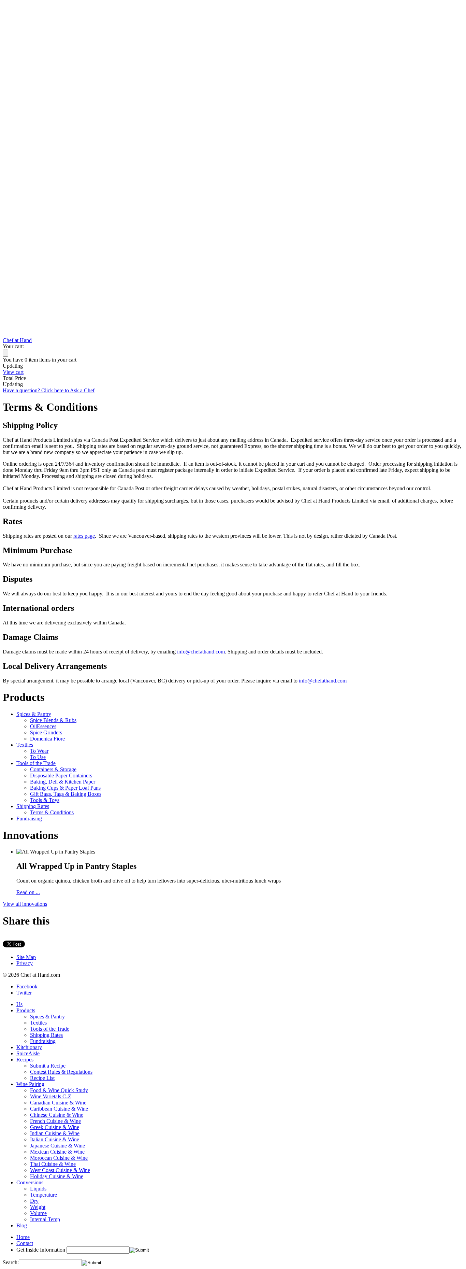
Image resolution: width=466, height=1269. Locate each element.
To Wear (39, 751)
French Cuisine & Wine (55, 1121)
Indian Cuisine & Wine (54, 1133)
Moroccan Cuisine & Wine (59, 1158)
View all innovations (25, 904)
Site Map (26, 957)
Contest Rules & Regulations (61, 1072)
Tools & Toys (44, 800)
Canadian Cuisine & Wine (58, 1102)
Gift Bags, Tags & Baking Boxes (65, 794)
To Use (38, 757)
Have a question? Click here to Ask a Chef (48, 390)
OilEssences (43, 726)
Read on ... (28, 892)
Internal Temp (45, 1219)
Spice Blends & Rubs (53, 720)
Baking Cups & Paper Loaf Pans (65, 788)
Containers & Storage (53, 769)
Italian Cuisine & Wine (54, 1139)
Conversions (29, 1182)
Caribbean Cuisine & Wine (59, 1109)
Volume (38, 1213)
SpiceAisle (28, 1053)
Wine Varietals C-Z (50, 1096)
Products (25, 1010)
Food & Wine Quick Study (59, 1090)
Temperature (43, 1195)
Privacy (24, 963)
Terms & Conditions (52, 812)
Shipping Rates (32, 806)
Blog (21, 1225)
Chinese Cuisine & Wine (56, 1115)
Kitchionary (29, 1047)
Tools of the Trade (36, 763)
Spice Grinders (46, 732)
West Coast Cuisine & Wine (60, 1170)
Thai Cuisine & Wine (53, 1164)
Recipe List (42, 1078)
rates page (84, 536)
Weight (37, 1207)
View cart (13, 372)
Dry (34, 1201)
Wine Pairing (30, 1084)
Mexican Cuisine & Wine (57, 1152)
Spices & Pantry (33, 714)
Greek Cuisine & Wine (54, 1127)
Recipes (24, 1059)
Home (23, 1237)
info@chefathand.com (201, 651)
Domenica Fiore (47, 739)
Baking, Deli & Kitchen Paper (62, 782)
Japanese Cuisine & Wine (57, 1145)
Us (19, 1004)
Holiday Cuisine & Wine (56, 1176)
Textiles (24, 745)
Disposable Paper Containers (61, 775)
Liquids (38, 1189)
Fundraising (29, 818)
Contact (24, 1243)
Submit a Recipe (47, 1066)
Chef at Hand (17, 340)
